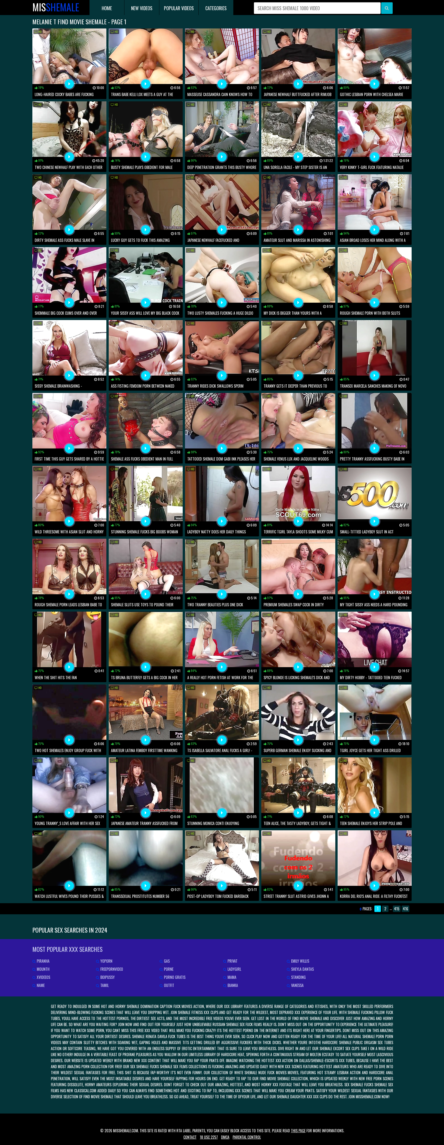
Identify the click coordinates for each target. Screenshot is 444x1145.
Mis (55, 7)
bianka (232, 985)
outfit (168, 985)
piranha (42, 961)
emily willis (299, 961)
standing (298, 977)
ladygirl (234, 969)
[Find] (387, 8)
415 (396, 909)
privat (232, 961)
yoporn (105, 961)
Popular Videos (179, 8)
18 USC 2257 (209, 1137)
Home (107, 8)
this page (298, 1130)
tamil (104, 985)
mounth (42, 969)
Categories (216, 8)
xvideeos (43, 977)
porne (168, 969)
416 (405, 909)
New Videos (141, 8)
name (40, 985)
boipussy (107, 977)
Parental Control (247, 1137)
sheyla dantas (302, 969)
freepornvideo (111, 969)
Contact (190, 1137)
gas (166, 961)
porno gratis (174, 977)
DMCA (225, 1137)
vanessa (297, 985)
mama (231, 977)
